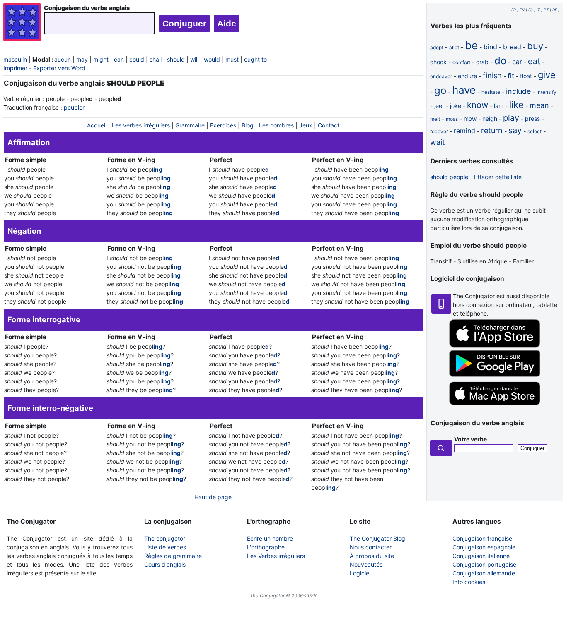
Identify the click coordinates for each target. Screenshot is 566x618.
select (534, 131)
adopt (436, 47)
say (515, 130)
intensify (546, 92)
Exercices (223, 125)
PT (546, 9)
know (477, 105)
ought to (255, 59)
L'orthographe (266, 547)
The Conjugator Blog (377, 538)
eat (534, 61)
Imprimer (15, 68)
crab (482, 61)
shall (156, 59)
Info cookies (468, 581)
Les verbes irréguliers (141, 125)
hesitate (490, 92)
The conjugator (164, 538)
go (440, 90)
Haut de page (213, 497)
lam (498, 105)
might (101, 59)
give (547, 74)
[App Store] (494, 345)
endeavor (441, 76)
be (471, 45)
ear (517, 61)
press (532, 118)
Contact (328, 125)
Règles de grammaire (173, 555)
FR (513, 9)
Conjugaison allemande (483, 573)
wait (437, 142)
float (526, 75)
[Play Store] (494, 374)
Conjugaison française (482, 538)
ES (530, 9)
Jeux (305, 125)
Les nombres (276, 125)
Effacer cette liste (498, 176)
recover (439, 131)
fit (511, 76)
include (518, 91)
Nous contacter (371, 547)
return (492, 130)
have (464, 90)
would (212, 59)
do (500, 61)
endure (467, 75)
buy (535, 46)
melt (435, 119)
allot (454, 47)
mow (470, 118)
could (136, 59)
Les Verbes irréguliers (276, 555)
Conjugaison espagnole (483, 547)
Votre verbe (470, 439)
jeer (439, 105)
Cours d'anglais (165, 564)
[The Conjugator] (22, 23)
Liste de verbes (165, 547)
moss (452, 119)
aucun (62, 59)
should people (449, 176)
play (511, 118)
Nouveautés (366, 564)
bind (490, 47)
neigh (489, 118)
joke (455, 105)
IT (538, 9)
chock (438, 61)
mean (539, 105)
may (82, 59)
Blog (248, 125)
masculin (15, 59)
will (194, 59)
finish (492, 75)
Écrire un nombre (270, 538)
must (232, 59)
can (119, 59)
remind (464, 131)
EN (522, 9)
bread (512, 47)
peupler (74, 107)
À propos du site (372, 555)
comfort (461, 62)
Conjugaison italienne (481, 555)
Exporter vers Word (59, 68)
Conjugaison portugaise (484, 564)
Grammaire (190, 125)
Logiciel (360, 573)
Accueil (96, 125)
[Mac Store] (494, 405)
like (516, 104)
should (176, 59)
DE (554, 9)
